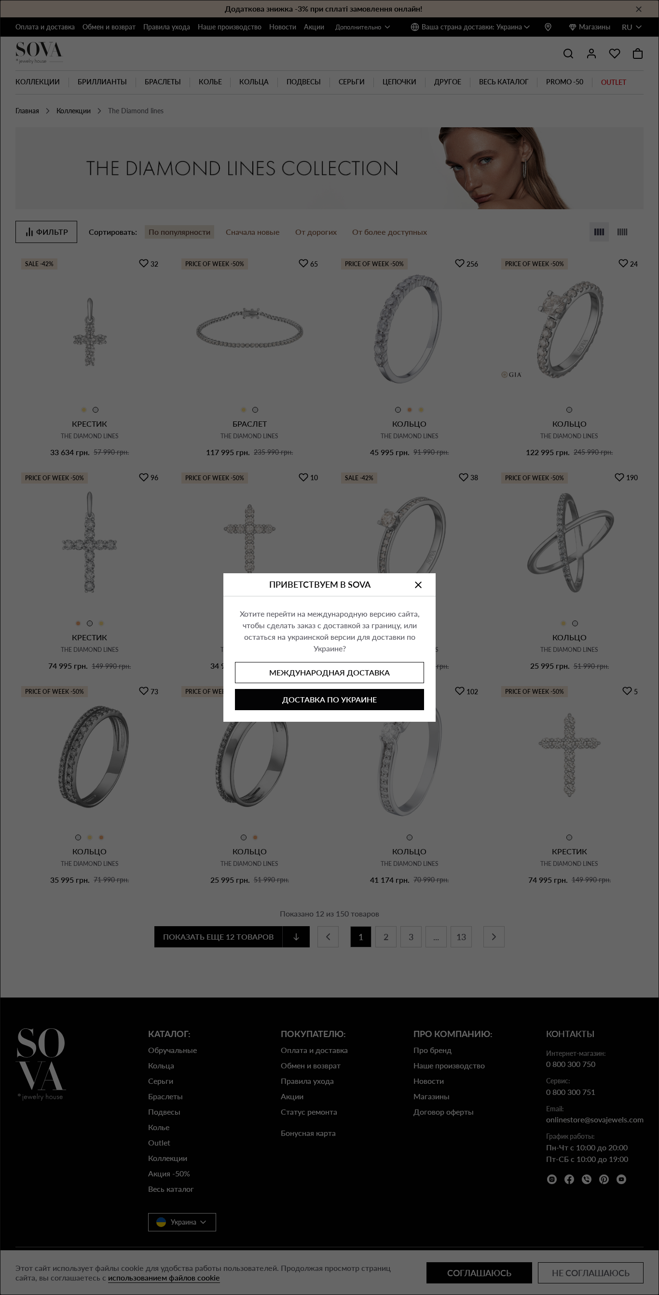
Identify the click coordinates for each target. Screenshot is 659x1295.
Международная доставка (329, 672)
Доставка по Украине (329, 699)
